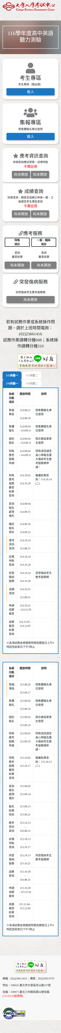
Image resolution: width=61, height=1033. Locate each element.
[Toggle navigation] (7, 15)
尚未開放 (21, 174)
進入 (30, 92)
